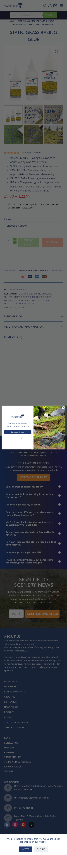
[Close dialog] (63, 407)
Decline (41, 849)
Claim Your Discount (17, 432)
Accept (25, 849)
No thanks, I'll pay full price (17, 437)
